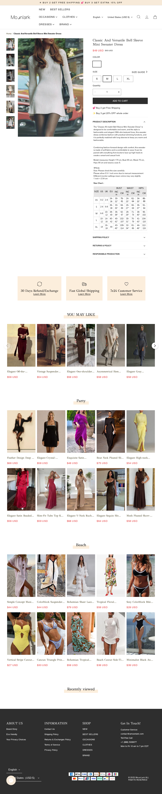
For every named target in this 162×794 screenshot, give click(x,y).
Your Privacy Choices (16, 739)
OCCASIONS (89, 739)
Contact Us (49, 729)
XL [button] (128, 78)
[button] (138, 17)
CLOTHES (87, 745)
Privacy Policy (51, 750)
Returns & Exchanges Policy (57, 739)
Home (9, 34)
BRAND (86, 755)
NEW (85, 729)
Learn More (39, 294)
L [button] (117, 78)
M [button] (107, 78)
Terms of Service (52, 745)
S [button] (97, 78)
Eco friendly (11, 734)
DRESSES (88, 750)
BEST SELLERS (90, 734)
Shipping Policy (51, 734)
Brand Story (11, 729)
